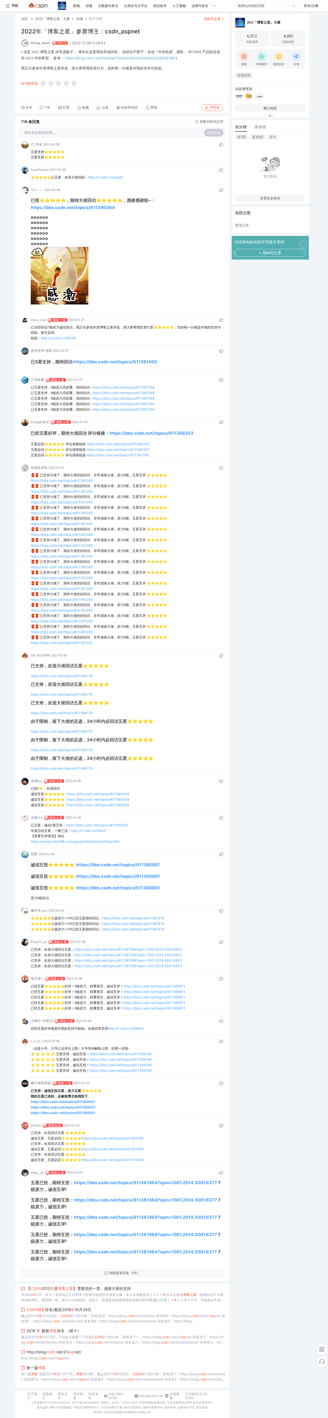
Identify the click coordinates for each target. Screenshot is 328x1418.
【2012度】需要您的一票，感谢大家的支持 (78, 1288)
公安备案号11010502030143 (50, 1402)
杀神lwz (36, 781)
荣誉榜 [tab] (260, 126)
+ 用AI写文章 (270, 252)
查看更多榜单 (270, 198)
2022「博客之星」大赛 (52, 19)
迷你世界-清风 (41, 351)
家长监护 (42, 1407)
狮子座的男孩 (41, 1083)
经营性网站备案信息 (152, 1402)
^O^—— (37, 190)
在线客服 (175, 1396)
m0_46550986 (40, 655)
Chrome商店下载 (112, 1407)
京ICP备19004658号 (85, 1402)
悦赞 (34, 854)
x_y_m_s (37, 1041)
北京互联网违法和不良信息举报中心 (190, 1402)
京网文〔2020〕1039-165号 (119, 1402)
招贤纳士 (47, 1396)
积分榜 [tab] (241, 126)
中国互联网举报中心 (86, 1407)
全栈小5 (37, 817)
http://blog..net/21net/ (53, 1352)
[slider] (60, 83)
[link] (25, 19)
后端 (79, 19)
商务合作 (63, 1396)
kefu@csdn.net (151, 1396)
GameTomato (40, 170)
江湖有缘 (37, 380)
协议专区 (93, 1396)
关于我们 (32, 1396)
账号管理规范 (132, 1407)
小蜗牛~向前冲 (42, 1021)
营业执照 (202, 1407)
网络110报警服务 (61, 1407)
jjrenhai (36, 1125)
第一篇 (36, 1367)
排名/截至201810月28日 (58, 1309)
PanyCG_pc (39, 942)
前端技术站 (39, 468)
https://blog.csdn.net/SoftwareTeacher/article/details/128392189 (120, 58)
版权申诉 (170, 1407)
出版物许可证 (186, 1407)
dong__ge (37, 1172)
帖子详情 (96, 19)
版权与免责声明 (153, 1407)
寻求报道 (78, 1396)
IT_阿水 (37, 144)
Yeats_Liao (38, 320)
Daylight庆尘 (40, 422)
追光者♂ (37, 978)
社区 (25, 19)
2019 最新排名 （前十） (53, 1330)
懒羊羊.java (39, 910)
